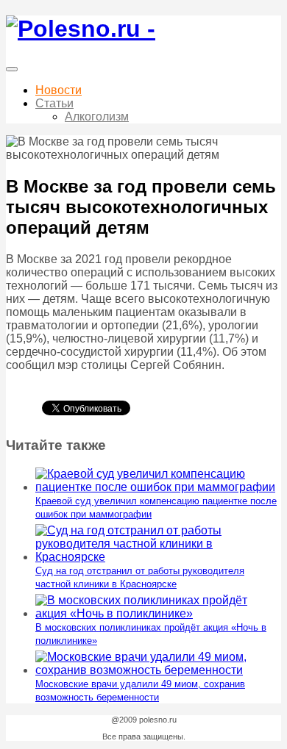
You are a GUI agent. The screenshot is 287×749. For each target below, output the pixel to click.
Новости (58, 90)
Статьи (54, 103)
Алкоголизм (97, 116)
